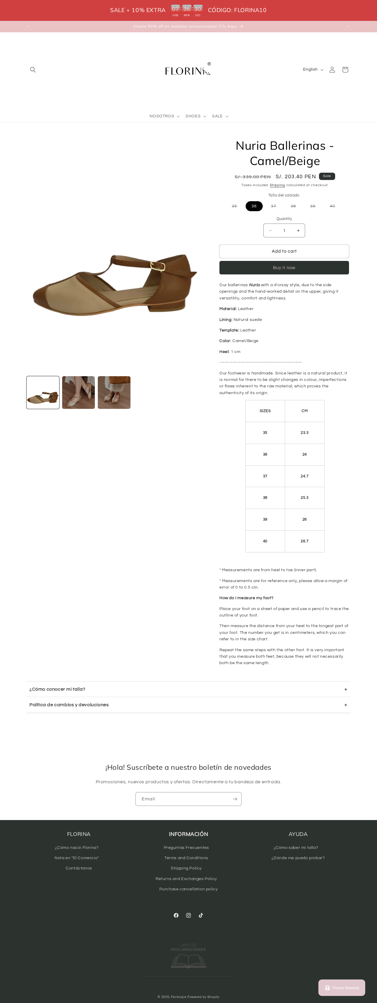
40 (335, 207)
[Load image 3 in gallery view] (114, 392)
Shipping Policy (186, 868)
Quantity (284, 219)
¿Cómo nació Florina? (77, 848)
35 (237, 207)
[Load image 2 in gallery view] (78, 392)
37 (276, 207)
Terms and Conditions (186, 858)
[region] (188, 10)
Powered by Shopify (203, 997)
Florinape (178, 997)
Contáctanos (79, 868)
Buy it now (284, 268)
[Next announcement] (348, 26)
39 (315, 207)
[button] (33, 69)
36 (254, 206)
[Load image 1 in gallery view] (43, 392)
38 (296, 207)
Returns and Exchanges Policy (186, 879)
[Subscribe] (234, 799)
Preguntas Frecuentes (186, 848)
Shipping (277, 185)
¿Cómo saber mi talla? (296, 848)
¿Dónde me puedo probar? (298, 858)
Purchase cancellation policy (188, 889)
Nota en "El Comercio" (76, 858)
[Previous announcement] (28, 26)
